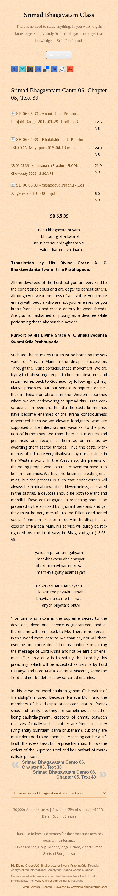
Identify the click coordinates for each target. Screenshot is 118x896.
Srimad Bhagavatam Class (59, 14)
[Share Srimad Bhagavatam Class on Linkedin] (38, 71)
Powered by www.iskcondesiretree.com (80, 887)
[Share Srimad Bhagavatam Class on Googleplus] (30, 71)
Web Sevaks (31, 887)
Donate (47, 887)
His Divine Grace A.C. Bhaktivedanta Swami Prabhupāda (48, 865)
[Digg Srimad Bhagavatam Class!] (54, 71)
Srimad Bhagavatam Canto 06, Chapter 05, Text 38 (53, 765)
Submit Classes (64, 816)
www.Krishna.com (46, 880)
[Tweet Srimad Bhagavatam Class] (22, 71)
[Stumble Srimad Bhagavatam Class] (70, 71)
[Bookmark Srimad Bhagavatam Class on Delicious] (46, 71)
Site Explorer (59, 55)
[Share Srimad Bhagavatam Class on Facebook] (14, 71)
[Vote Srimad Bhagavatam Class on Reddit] (62, 71)
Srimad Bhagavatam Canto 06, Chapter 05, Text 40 (64, 774)
